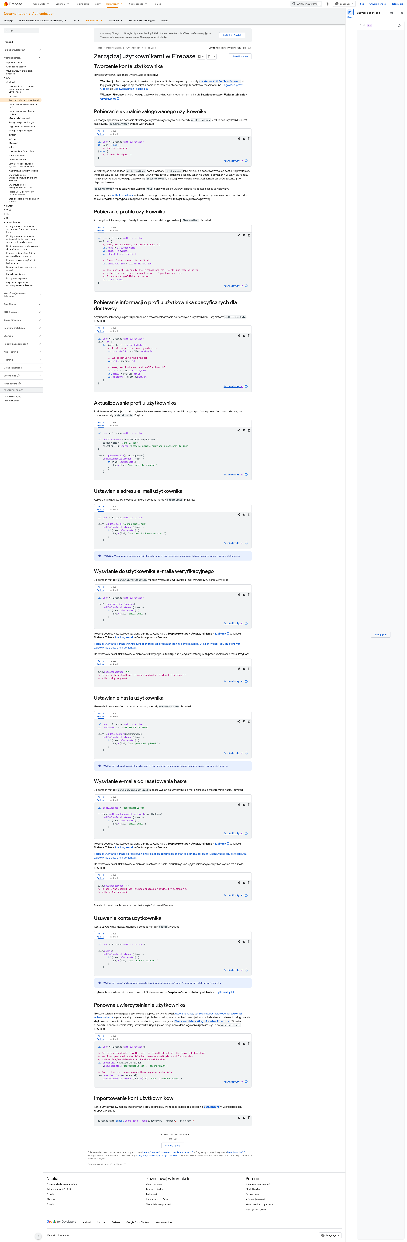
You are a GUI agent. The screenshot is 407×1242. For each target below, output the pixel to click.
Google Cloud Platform (137, 1222)
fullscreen (397, 13)
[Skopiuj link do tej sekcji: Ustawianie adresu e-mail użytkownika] (186, 491)
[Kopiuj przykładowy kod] (249, 138)
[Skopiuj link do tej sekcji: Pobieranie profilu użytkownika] (168, 212)
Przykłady (51, 1194)
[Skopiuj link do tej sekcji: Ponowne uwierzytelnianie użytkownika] (188, 1005)
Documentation (15, 14)
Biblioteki (51, 1199)
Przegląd (8, 20)
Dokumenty (112, 3)
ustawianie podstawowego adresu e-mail (218, 1013)
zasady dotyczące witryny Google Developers (157, 1155)
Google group (253, 1194)
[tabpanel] (173, 151)
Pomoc (157, 3)
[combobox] (306, 4)
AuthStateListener (122, 195)
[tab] (100, 132)
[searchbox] (21, 30)
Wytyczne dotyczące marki (259, 1204)
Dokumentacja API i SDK (59, 1189)
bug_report (392, 13)
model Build (39, 3)
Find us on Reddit (154, 1189)
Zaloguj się (397, 3)
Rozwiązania (82, 3)
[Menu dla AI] (79, 20)
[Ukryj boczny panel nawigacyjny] (38, 1236)
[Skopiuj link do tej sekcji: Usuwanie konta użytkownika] (164, 918)
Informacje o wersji (255, 1199)
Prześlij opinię (240, 56)
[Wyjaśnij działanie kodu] (238, 138)
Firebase (98, 47)
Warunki (51, 1235)
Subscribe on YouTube (157, 1199)
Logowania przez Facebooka (131, 89)
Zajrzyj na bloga (154, 1183)
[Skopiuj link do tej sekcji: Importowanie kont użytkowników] (176, 1099)
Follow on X (152, 1194)
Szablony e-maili (124, 637)
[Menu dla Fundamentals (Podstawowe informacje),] (67, 20)
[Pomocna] (244, 48)
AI (74, 20)
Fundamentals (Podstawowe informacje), (41, 20)
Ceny (98, 3)
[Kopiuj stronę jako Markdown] (209, 56)
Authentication (43, 14)
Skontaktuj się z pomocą (258, 1183)
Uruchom (60, 3)
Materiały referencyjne (142, 20)
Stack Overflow (253, 1189)
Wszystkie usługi (164, 1222)
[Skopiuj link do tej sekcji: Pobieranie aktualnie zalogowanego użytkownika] (209, 112)
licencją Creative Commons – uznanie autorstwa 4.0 (167, 1152)
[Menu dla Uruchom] (69, 4)
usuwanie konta (184, 1013)
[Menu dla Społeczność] (147, 4)
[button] (19, 50)
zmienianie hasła (103, 1017)
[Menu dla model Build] (49, 4)
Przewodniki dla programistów (62, 1183)
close (402, 13)
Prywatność (63, 1235)
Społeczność (136, 3)
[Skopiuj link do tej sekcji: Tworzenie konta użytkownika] (166, 67)
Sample (164, 20)
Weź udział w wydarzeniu (159, 1204)
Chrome (101, 1222)
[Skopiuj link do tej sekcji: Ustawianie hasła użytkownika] (167, 698)
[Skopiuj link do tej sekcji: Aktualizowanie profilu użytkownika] (179, 403)
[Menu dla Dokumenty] (122, 4)
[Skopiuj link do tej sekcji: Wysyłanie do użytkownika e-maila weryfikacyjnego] (217, 572)
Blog (361, 3)
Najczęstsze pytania (256, 1209)
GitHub (50, 1204)
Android (86, 1222)
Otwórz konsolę (377, 3)
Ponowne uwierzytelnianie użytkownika (219, 555)
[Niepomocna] (249, 48)
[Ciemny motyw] (243, 138)
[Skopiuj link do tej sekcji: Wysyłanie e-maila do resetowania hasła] (190, 782)
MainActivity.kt (233, 681)
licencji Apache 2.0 (236, 1152)
